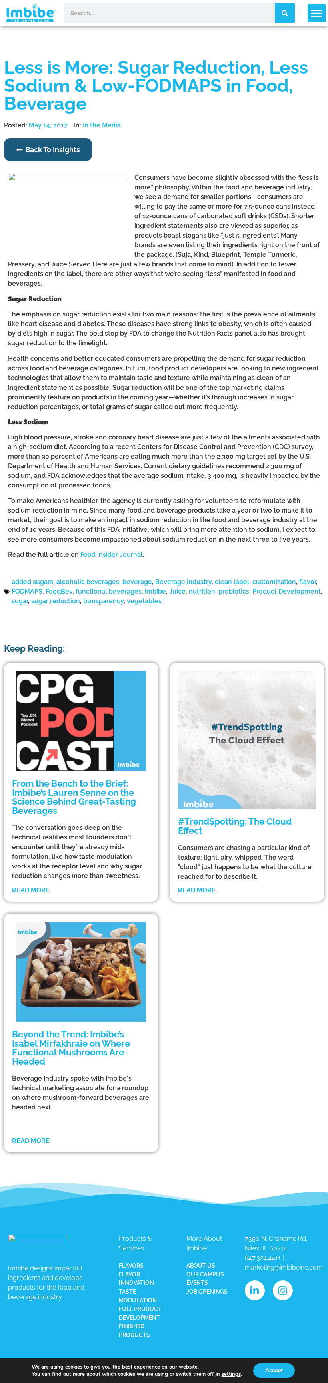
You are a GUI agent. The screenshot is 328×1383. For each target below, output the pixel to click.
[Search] (285, 13)
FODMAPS (27, 591)
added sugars (32, 582)
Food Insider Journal (111, 554)
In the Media (102, 125)
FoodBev (59, 591)
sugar (20, 601)
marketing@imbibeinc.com (284, 1267)
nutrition (202, 591)
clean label (232, 582)
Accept (274, 1370)
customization (274, 582)
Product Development (286, 591)
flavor (307, 582)
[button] (317, 13)
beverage (137, 582)
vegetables (144, 601)
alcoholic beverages (87, 582)
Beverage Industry (183, 582)
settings (231, 1374)
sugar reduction (55, 601)
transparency (103, 601)
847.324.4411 (263, 1258)
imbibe (155, 591)
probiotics (233, 591)
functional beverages (109, 591)
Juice (177, 591)
